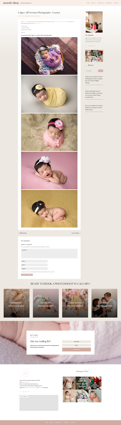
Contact (116, 3)
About (93, 3)
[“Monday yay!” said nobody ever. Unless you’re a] (100, 59)
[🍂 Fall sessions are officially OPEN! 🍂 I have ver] (94, 59)
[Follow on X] (89, 46)
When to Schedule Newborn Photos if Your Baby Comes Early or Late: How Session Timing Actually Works (94, 94)
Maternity (26, 387)
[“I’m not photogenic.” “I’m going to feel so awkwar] (94, 53)
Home (88, 3)
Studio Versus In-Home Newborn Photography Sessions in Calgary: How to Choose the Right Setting (94, 80)
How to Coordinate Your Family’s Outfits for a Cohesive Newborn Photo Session (94, 108)
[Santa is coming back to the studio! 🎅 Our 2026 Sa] (100, 53)
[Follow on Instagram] (92, 46)
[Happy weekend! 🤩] (88, 53)
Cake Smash (31, 387)
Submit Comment (27, 274)
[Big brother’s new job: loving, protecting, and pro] (88, 59)
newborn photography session (61, 21)
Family (35, 387)
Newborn (40, 387)
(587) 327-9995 (25, 382)
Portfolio (100, 3)
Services (108, 3)
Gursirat (25, 21)
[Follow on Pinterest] (94, 46)
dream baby (37, 23)
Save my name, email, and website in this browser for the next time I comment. (39, 271)
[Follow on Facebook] (86, 46)
